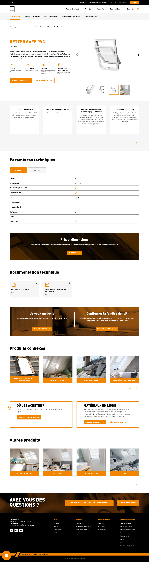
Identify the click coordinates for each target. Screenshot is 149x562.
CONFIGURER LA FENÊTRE (105, 328)
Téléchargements (125, 523)
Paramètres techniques (32, 16)
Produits (88, 9)
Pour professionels (72, 9)
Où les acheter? (42, 80)
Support (130, 9)
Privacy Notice (124, 536)
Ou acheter (100, 9)
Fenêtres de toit (25, 27)
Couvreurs (101, 523)
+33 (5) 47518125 (123, 2)
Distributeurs (102, 529)
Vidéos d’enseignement (127, 546)
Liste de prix (83, 2)
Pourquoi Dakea (115, 9)
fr (10, 2)
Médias (56, 526)
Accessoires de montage (83, 526)
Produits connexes (90, 16)
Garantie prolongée (126, 526)
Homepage (13, 27)
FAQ (121, 542)
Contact (134, 2)
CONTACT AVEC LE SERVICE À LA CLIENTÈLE (89, 503)
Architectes (101, 526)
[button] (77, 54)
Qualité (56, 533)
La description (15, 16)
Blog (111, 2)
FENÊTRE (36, 170)
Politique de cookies (126, 533)
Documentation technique (71, 16)
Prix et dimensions (50, 16)
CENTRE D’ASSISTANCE (128, 503)
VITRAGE (18, 170)
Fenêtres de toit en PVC (41, 27)
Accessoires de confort (83, 529)
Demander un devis (19, 80)
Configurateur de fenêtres (98, 2)
